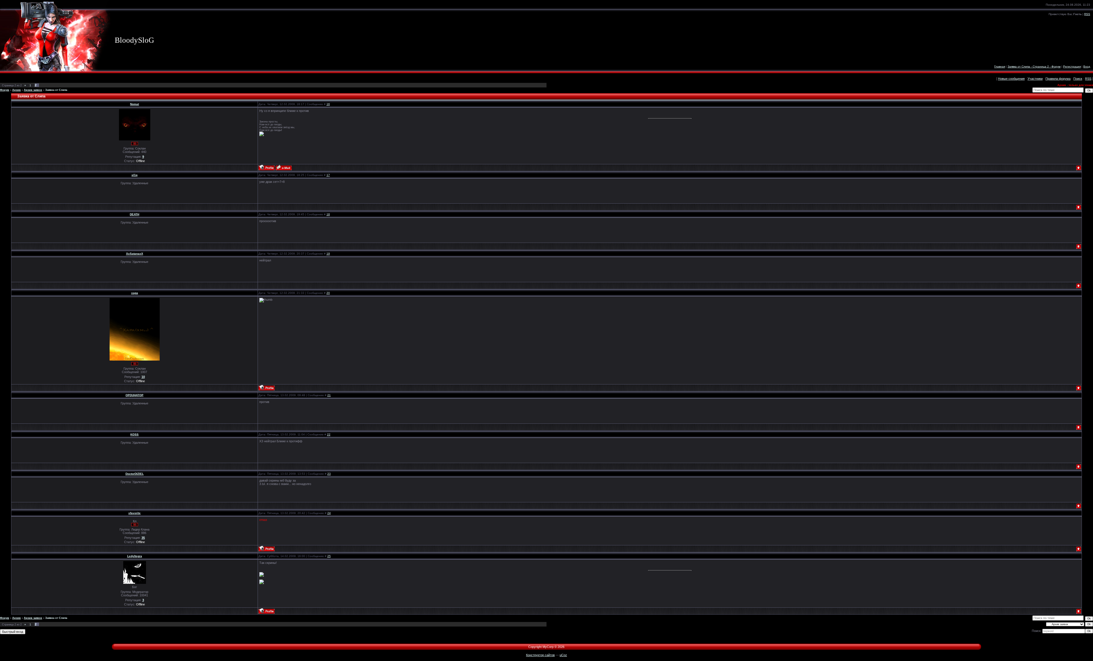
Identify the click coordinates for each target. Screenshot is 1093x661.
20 (328, 292)
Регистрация (1072, 66)
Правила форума (1058, 78)
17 (328, 175)
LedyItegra (134, 556)
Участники (1035, 78)
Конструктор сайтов (540, 655)
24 (329, 513)
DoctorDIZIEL (135, 473)
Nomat (134, 104)
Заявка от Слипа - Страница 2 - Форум (1034, 66)
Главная (999, 66)
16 (328, 104)
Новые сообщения (1011, 78)
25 (329, 556)
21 (329, 395)
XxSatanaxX (134, 253)
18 (328, 214)
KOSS (134, 434)
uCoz (563, 655)
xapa (134, 292)
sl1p (134, 175)
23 (329, 473)
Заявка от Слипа (56, 90)
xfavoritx (134, 513)
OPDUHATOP (134, 395)
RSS (1087, 14)
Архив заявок (33, 90)
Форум (4, 90)
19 (328, 253)
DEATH (134, 214)
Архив (16, 90)
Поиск (1077, 78)
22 (328, 434)
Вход (1086, 66)
